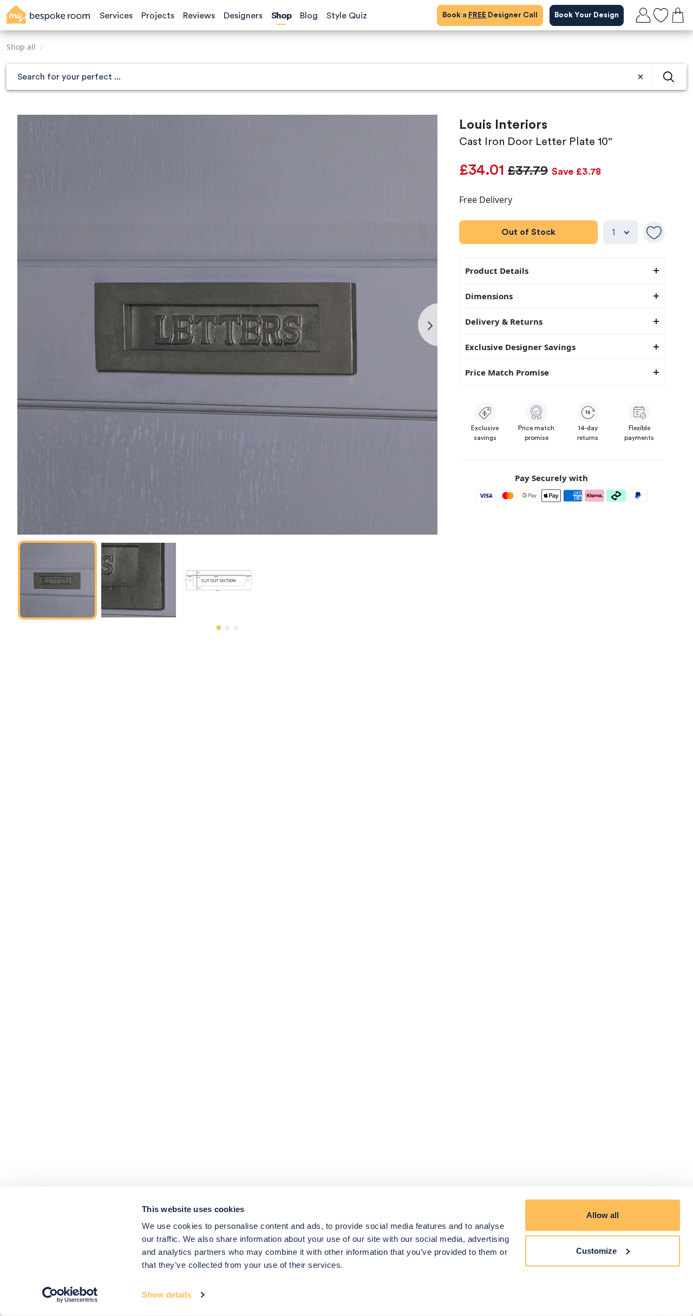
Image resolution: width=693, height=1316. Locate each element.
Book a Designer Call (490, 15)
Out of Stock (528, 232)
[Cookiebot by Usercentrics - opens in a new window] (70, 1295)
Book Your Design (586, 15)
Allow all (602, 1215)
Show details (166, 1294)
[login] (643, 15)
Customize (596, 1250)
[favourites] (660, 15)
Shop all (21, 47)
